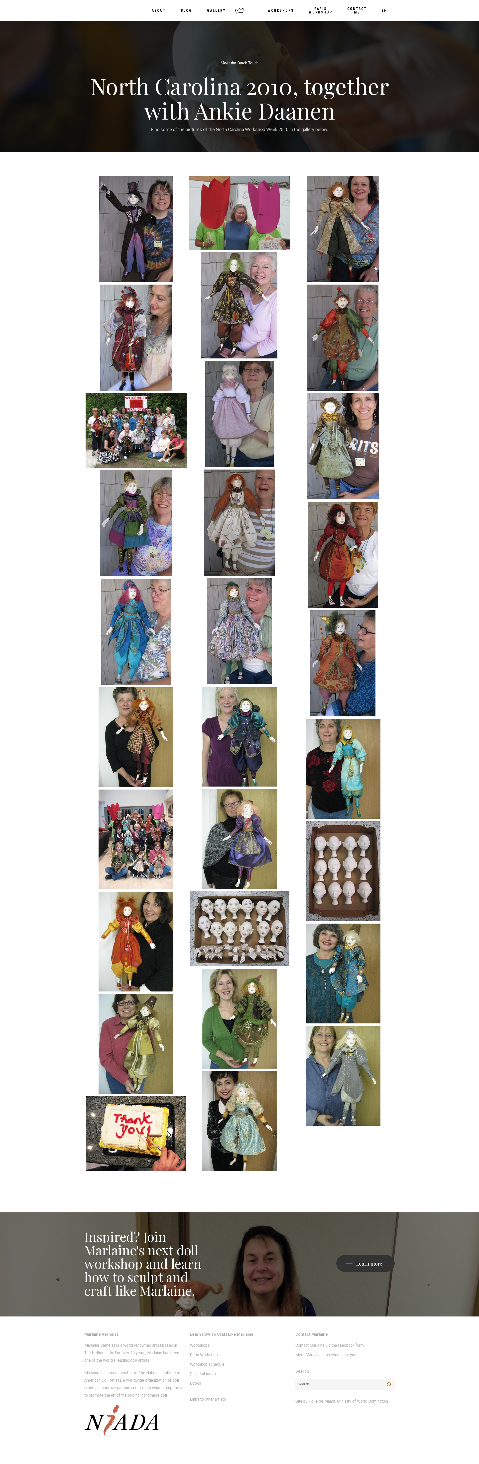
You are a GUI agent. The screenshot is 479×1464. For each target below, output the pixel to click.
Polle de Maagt (322, 1401)
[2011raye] (342, 1076)
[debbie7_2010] (136, 229)
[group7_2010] (136, 430)
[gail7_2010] (342, 338)
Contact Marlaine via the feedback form (329, 1345)
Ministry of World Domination (362, 1401)
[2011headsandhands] (239, 928)
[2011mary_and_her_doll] (136, 1044)
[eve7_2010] (136, 338)
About (159, 10)
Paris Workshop (320, 10)
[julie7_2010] (342, 555)
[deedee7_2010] (239, 213)
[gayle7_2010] (239, 414)
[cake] (136, 1133)
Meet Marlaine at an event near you (325, 1354)
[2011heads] (342, 871)
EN (384, 10)
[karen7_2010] (239, 631)
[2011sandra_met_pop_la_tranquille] (239, 1121)
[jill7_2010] (136, 523)
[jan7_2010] (342, 446)
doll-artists (139, 1360)
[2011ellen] (239, 839)
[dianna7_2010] (342, 229)
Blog (186, 10)
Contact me (357, 10)
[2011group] (136, 839)
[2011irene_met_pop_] (136, 941)
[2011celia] (136, 737)
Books (195, 1383)
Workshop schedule (207, 1364)
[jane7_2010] (239, 523)
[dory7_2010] (239, 305)
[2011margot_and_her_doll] (239, 1019)
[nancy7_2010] (136, 632)
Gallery (216, 10)
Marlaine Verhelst (99, 1345)
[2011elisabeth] (342, 769)
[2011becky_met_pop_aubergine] (239, 737)
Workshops (281, 10)
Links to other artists (208, 1399)
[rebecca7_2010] (342, 663)
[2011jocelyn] (342, 973)
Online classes (203, 1373)
